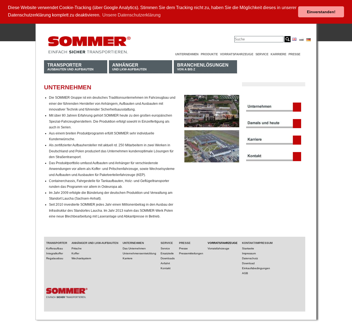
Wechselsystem (81, 258)
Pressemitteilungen (191, 253)
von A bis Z (203, 66)
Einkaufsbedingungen (256, 268)
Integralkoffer (54, 253)
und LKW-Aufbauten (129, 66)
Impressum (249, 253)
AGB (245, 273)
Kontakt (165, 268)
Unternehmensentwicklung (139, 253)
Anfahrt (165, 263)
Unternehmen (187, 54)
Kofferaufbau (54, 248)
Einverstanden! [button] (321, 12)
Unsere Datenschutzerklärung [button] (131, 15)
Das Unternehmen (134, 248)
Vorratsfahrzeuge (236, 54)
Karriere (278, 54)
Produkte (209, 54)
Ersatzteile (167, 253)
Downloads (168, 258)
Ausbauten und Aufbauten (70, 66)
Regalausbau (54, 258)
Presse (294, 54)
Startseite (248, 248)
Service (261, 54)
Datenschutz (250, 258)
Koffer (75, 253)
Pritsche (77, 248)
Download (248, 263)
